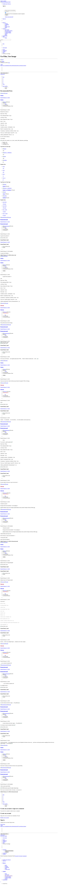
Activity (4, 28)
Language (4, 849)
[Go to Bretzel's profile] (4, 148)
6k (5, 315)
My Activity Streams (8, 30)
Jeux (9, 62)
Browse (4, 22)
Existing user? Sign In (7, 3)
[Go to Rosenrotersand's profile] (3, 217)
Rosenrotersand (4, 219)
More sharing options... (4, 833)
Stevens (2, 309)
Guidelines (7, 24)
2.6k (6, 266)
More (6, 27)
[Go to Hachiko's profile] (5, 160)
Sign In (6, 14)
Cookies (4, 854)
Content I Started (8, 32)
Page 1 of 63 (5, 86)
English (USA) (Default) (9, 850)
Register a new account (4, 817)
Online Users (7, 26)
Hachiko (4, 197)
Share (1, 64)
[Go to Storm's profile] (2, 59)
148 (5, 228)
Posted (5, 97)
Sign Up (4, 18)
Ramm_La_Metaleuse (7, 190)
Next (3, 84)
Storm (3, 61)
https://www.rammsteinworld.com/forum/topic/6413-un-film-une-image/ (13, 65)
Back (6, 865)
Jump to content (3, 0)
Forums (6, 23)
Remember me (7, 13)
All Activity (7, 29)
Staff (6, 25)
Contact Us (5, 853)
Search (6, 33)
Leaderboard (5, 35)
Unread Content (8, 31)
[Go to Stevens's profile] (2, 303)
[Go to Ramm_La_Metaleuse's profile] (7, 152)
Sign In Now (2, 824)
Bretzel (4, 186)
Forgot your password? (9, 16)
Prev (3, 77)
